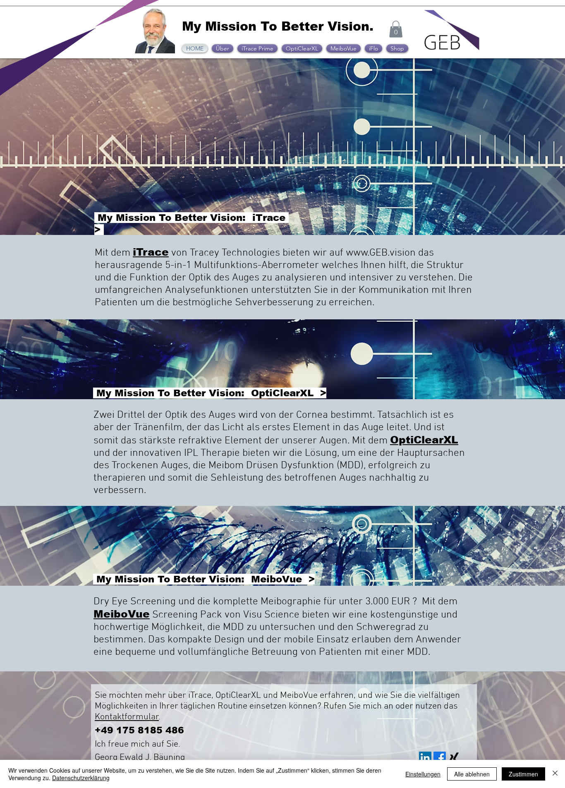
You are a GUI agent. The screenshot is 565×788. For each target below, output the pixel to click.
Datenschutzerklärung (81, 778)
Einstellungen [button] (423, 774)
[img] (451, 50)
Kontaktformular (127, 717)
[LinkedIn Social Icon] (425, 758)
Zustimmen (523, 774)
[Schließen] (555, 773)
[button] (396, 29)
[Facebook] (439, 758)
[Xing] (454, 758)
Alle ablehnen (472, 774)
